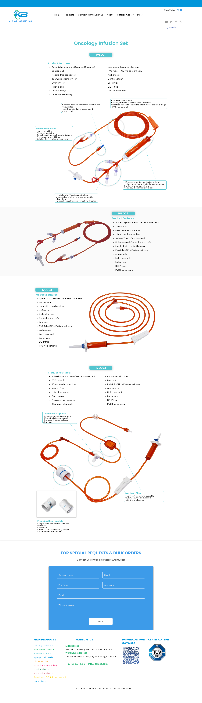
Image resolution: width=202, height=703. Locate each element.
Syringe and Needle (43, 657)
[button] (69, 14)
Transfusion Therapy (44, 673)
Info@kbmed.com (98, 663)
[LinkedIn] (171, 21)
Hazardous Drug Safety (45, 665)
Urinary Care (40, 681)
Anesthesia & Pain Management (50, 677)
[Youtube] (166, 21)
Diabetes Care (41, 661)
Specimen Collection (44, 649)
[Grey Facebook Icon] (176, 21)
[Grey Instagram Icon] (180, 21)
